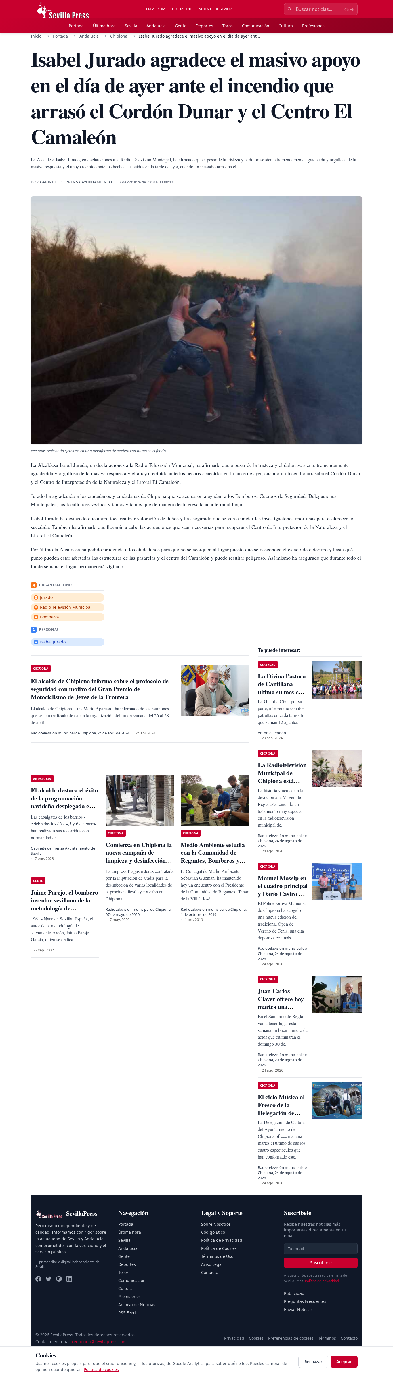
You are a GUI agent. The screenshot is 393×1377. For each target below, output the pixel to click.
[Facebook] (38, 1279)
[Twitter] (48, 1279)
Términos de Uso (217, 1256)
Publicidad (294, 1293)
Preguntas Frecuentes (305, 1301)
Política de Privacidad (221, 1240)
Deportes (204, 25)
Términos (327, 1338)
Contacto (209, 1272)
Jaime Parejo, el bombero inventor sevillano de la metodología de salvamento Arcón (64, 904)
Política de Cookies (219, 1248)
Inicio (36, 36)
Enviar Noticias (298, 1309)
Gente (180, 25)
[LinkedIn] (69, 1279)
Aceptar (344, 1361)
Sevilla (131, 25)
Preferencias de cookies (291, 1338)
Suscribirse (321, 1262)
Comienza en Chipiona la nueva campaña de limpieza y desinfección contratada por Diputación (138, 860)
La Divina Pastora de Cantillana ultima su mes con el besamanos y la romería (282, 691)
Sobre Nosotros (216, 1224)
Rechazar (313, 1361)
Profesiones (313, 25)
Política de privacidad (322, 1281)
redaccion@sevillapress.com (99, 1341)
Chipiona (118, 36)
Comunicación (255, 25)
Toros (227, 25)
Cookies (256, 1338)
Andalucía (156, 25)
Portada (76, 25)
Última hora (104, 25)
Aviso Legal (212, 1264)
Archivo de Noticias (136, 1304)
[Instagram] (59, 1279)
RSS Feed (127, 1312)
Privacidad (234, 1338)
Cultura (285, 25)
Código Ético (213, 1232)
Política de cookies (101, 1369)
